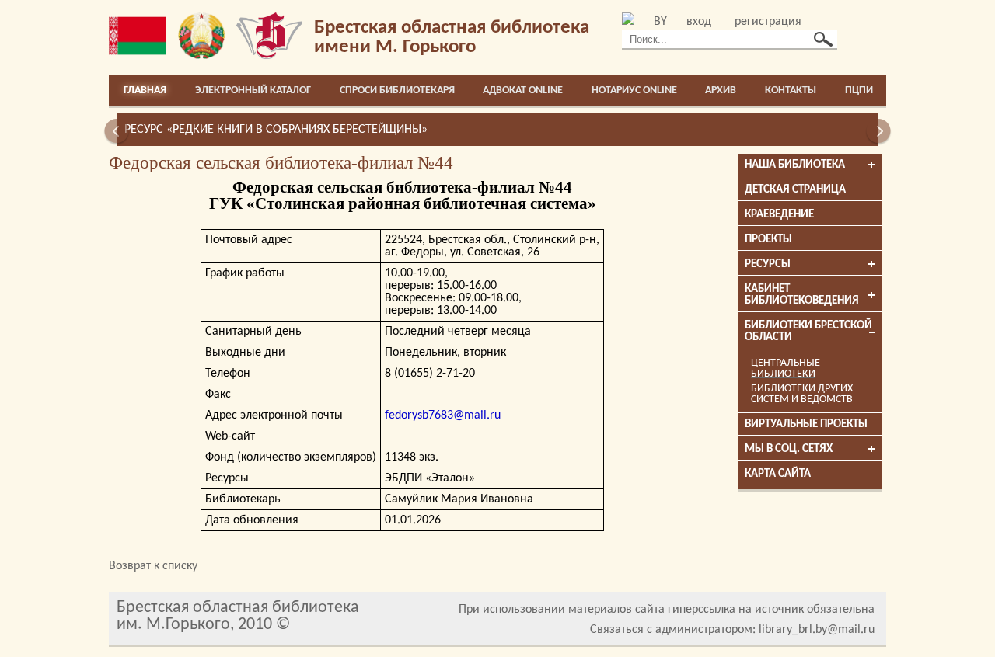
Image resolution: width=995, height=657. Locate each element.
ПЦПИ (859, 90)
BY (660, 22)
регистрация (768, 22)
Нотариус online (634, 90)
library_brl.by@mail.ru (817, 630)
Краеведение (779, 215)
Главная (145, 90)
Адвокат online (523, 90)
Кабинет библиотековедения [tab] (802, 295)
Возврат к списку (153, 566)
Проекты (768, 239)
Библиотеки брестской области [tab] (808, 331)
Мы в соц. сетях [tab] (789, 449)
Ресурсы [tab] (768, 264)
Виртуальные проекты (806, 424)
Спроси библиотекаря (397, 90)
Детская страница (795, 190)
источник (779, 609)
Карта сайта (778, 474)
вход (698, 22)
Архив (720, 90)
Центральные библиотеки (785, 368)
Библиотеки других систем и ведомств (802, 394)
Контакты (790, 90)
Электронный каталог (253, 90)
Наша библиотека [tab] (795, 165)
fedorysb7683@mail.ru (443, 415)
